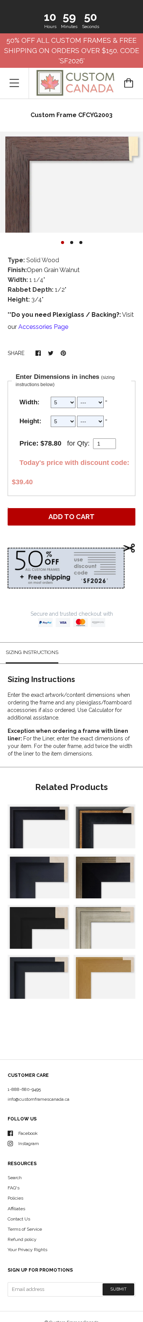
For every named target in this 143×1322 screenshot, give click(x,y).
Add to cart (71, 517)
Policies (15, 1198)
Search (15, 1177)
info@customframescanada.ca (38, 1099)
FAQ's (13, 1188)
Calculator (101, 710)
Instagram (28, 1143)
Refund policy (22, 1239)
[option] (71, 182)
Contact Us (19, 1219)
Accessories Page (43, 326)
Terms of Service (25, 1229)
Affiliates (16, 1208)
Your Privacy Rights (27, 1249)
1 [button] (62, 242)
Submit (118, 1289)
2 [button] (71, 242)
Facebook (28, 1133)
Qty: (83, 443)
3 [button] (80, 242)
